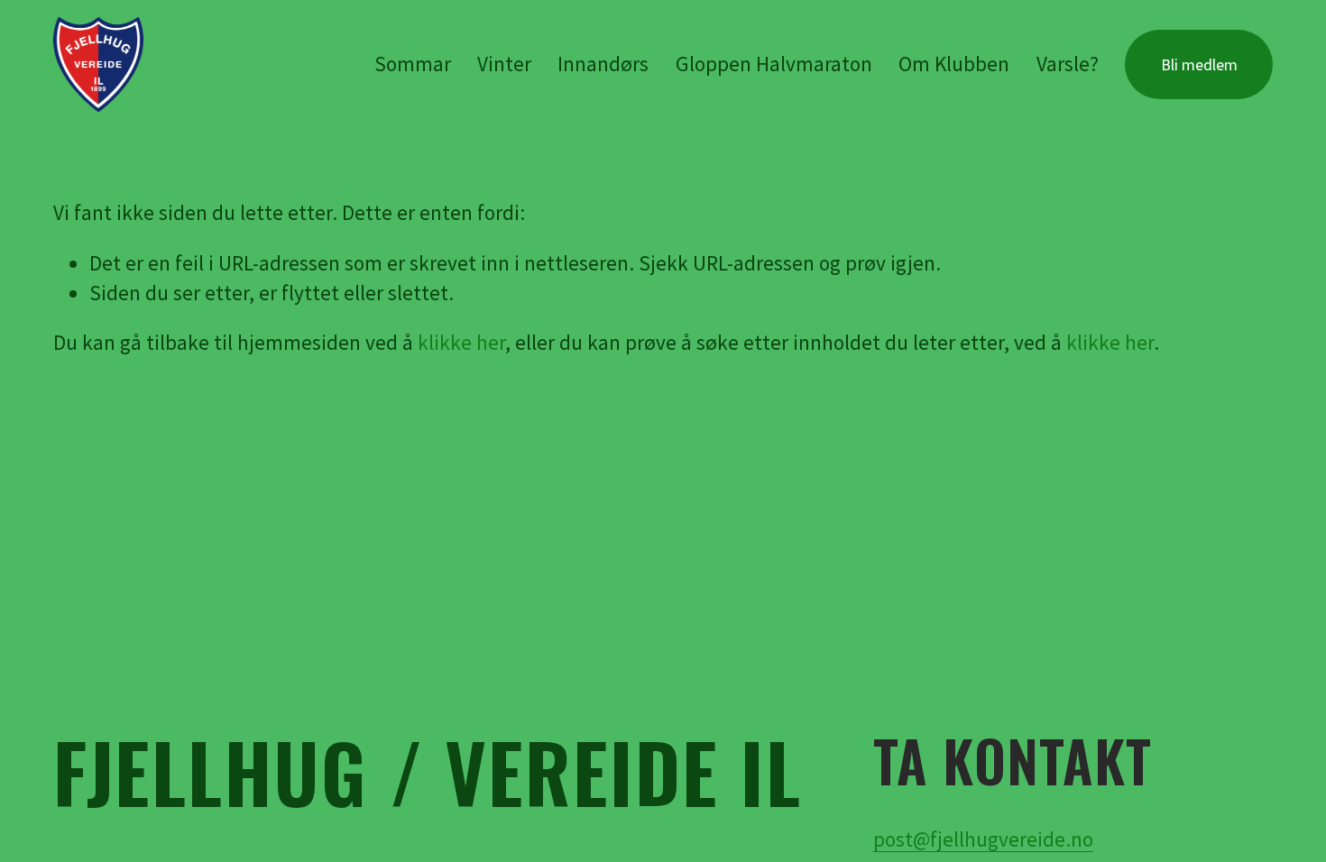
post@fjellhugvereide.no (983, 839)
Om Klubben (953, 63)
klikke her (461, 342)
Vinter (504, 63)
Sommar (412, 63)
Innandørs (603, 63)
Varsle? (1067, 63)
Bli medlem (1199, 64)
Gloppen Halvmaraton (774, 63)
